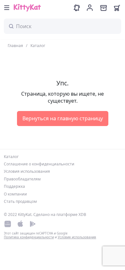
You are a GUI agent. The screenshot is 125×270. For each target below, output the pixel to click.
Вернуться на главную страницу (62, 118)
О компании (15, 194)
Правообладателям (22, 179)
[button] (7, 7)
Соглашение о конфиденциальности (39, 164)
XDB (82, 214)
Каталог (11, 156)
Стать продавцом (20, 201)
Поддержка (14, 186)
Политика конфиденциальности (29, 237)
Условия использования (27, 171)
